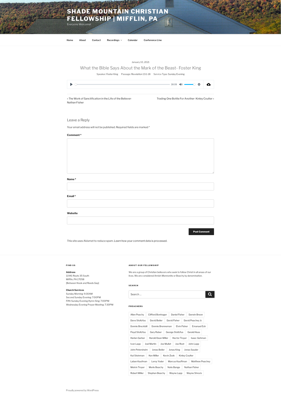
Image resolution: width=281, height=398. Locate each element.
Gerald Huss (193, 332)
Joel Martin (150, 343)
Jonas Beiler (158, 349)
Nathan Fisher (191, 367)
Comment (74, 135)
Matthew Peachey (200, 361)
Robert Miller (137, 373)
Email (71, 196)
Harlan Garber (137, 338)
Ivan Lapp (135, 343)
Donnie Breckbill (138, 326)
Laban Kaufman (138, 361)
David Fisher (173, 320)
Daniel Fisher (177, 314)
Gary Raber (156, 332)
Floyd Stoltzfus (138, 332)
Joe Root (179, 343)
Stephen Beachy (156, 373)
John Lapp (193, 343)
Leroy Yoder (157, 361)
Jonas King (174, 349)
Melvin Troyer (137, 367)
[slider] (122, 84)
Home (70, 40)
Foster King (112, 74)
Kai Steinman (137, 355)
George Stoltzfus (174, 332)
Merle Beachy (156, 367)
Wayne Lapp (175, 373)
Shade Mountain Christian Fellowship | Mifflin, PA (118, 15)
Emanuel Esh (199, 326)
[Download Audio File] (208, 84)
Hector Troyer (179, 338)
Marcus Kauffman (177, 361)
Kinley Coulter (186, 355)
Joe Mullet (166, 343)
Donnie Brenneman (162, 326)
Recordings (113, 40)
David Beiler (156, 320)
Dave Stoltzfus (138, 320)
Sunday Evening (176, 74)
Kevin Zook (169, 355)
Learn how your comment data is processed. (140, 240)
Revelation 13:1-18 (140, 74)
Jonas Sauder (191, 349)
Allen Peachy (137, 314)
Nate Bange (173, 367)
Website (72, 213)
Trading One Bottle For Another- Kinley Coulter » (185, 98)
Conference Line (153, 40)
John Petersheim (139, 349)
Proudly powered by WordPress (82, 390)
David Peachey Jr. (193, 320)
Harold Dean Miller (158, 338)
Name (71, 179)
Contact (96, 40)
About (82, 40)
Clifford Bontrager (157, 314)
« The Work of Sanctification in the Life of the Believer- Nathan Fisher (99, 100)
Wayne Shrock (194, 373)
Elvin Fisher (182, 326)
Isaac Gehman (198, 338)
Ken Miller (154, 355)
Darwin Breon (196, 314)
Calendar (133, 40)
